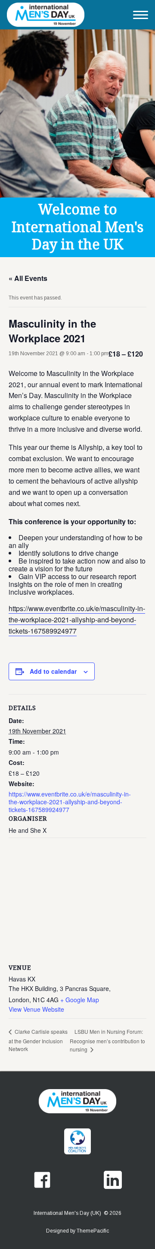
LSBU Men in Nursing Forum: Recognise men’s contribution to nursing (107, 1040)
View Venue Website (36, 1009)
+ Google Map (79, 999)
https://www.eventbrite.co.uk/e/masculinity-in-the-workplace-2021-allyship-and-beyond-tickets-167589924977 (77, 619)
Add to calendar (53, 671)
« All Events (28, 278)
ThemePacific (93, 1231)
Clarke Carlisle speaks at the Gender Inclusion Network (38, 1040)
